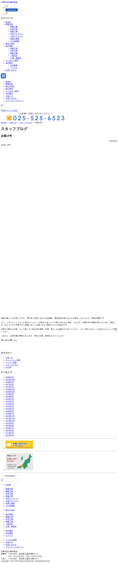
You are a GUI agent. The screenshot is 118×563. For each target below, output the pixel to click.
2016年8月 (10, 396)
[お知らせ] (10, 7)
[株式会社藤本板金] (9, 2)
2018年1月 (10, 382)
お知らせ (9, 96)
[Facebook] (10, 476)
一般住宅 (14, 56)
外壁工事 (14, 29)
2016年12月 (10, 389)
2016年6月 (10, 401)
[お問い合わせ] (12, 11)
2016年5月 (10, 404)
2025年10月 (10, 380)
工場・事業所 (15, 58)
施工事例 (9, 46)
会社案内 (9, 63)
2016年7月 (10, 399)
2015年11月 (10, 418)
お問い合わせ (11, 70)
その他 (8, 367)
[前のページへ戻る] (9, 110)
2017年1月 (10, 387)
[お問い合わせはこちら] (19, 448)
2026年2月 (10, 377)
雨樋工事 (14, 31)
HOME (8, 22)
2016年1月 (10, 413)
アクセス (14, 68)
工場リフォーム (16, 36)
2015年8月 (10, 426)
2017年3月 (10, 384)
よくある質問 (11, 540)
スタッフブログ (25, 123)
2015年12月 (10, 416)
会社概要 (14, 65)
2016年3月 (10, 409)
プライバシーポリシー (15, 101)
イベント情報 (11, 362)
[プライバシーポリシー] (14, 14)
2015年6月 (10, 430)
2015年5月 (10, 433)
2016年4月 (10, 406)
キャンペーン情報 (13, 360)
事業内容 (9, 24)
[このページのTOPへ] (10, 481)
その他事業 (14, 41)
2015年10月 (10, 421)
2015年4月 (10, 435)
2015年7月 (10, 428)
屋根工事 (14, 27)
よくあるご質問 (12, 61)
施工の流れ (10, 44)
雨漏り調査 (14, 39)
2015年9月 (10, 423)
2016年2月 (10, 411)
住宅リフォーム (16, 34)
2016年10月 (10, 392)
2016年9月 (10, 394)
